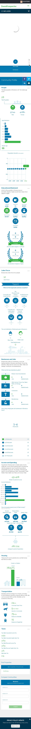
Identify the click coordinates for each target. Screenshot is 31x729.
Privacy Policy (15, 726)
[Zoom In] (29, 60)
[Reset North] (29, 64)
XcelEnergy (6, 671)
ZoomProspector (9, 6)
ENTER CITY (5, 687)
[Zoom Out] (29, 62)
